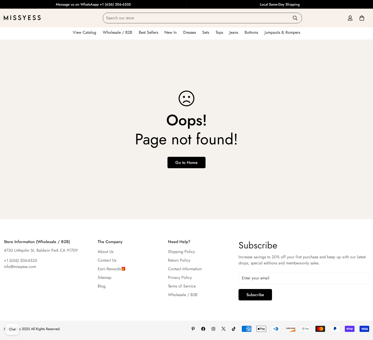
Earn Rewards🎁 (112, 269)
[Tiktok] (234, 329)
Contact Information (185, 269)
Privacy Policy (180, 277)
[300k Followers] (203, 329)
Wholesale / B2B (182, 295)
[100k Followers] (213, 329)
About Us (105, 251)
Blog (102, 286)
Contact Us (107, 260)
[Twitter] (224, 329)
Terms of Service (182, 286)
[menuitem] (85, 32)
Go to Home (186, 162)
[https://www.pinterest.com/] (193, 329)
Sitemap (104, 277)
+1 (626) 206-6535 (20, 260)
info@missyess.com (20, 266)
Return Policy (179, 260)
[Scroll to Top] (363, 312)
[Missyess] (22, 18)
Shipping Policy (181, 251)
